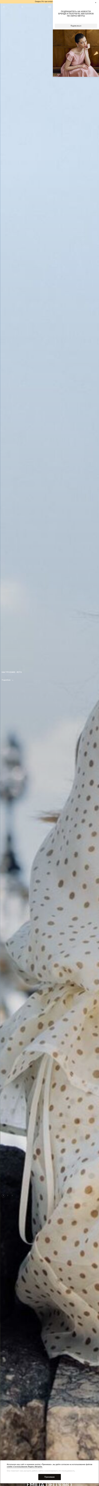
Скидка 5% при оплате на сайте (48, 1)
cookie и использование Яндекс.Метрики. (25, 1467)
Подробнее (6, 680)
